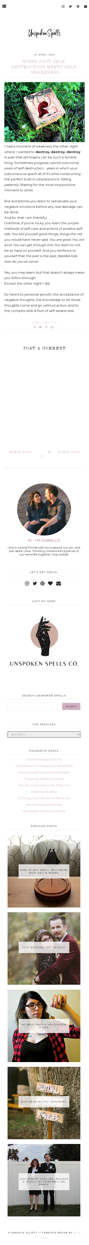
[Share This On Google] (53, 327)
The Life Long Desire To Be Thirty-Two (44, 785)
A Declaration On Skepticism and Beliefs (44, 766)
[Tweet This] (41, 327)
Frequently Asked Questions (44, 778)
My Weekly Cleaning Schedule (43, 811)
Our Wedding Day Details (44, 947)
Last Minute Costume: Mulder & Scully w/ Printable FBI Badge (43, 1182)
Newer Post (20, 452)
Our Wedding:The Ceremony (44, 1101)
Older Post (69, 452)
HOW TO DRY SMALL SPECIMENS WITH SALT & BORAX (44, 871)
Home (46, 454)
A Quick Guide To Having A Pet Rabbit (44, 772)
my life (51, 322)
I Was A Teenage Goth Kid (44, 759)
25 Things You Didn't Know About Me (44, 798)
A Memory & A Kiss (44, 791)
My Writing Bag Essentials (44, 804)
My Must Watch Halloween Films (44, 1026)
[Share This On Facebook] (35, 327)
